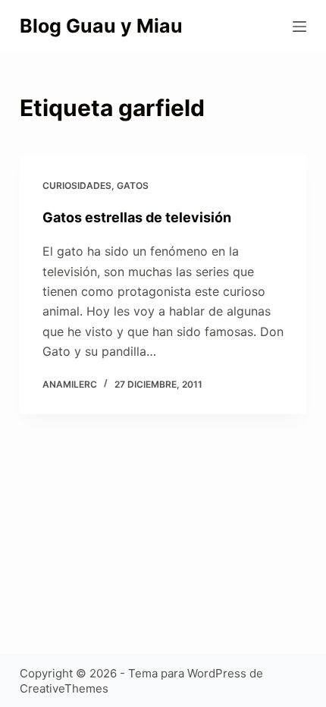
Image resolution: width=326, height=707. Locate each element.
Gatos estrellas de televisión (136, 217)
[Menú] (299, 26)
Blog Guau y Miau (101, 25)
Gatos (133, 185)
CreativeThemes (64, 688)
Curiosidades (76, 185)
